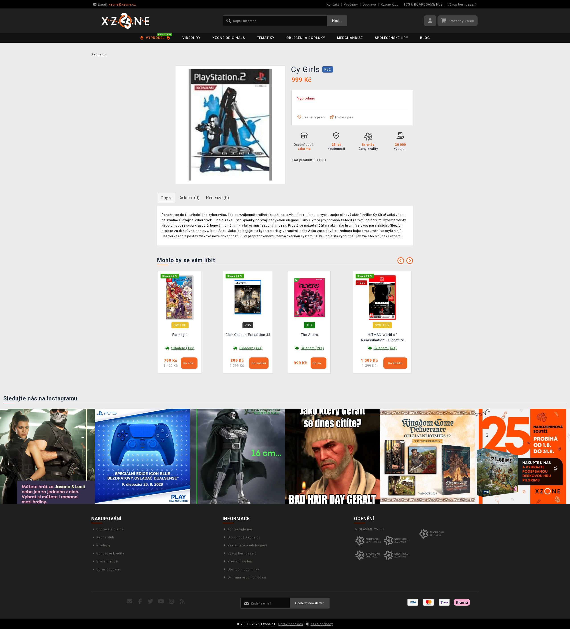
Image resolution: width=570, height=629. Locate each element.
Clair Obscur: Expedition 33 (248, 335)
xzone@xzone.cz (117, 4)
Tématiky (265, 38)
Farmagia (180, 335)
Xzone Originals (228, 38)
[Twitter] (150, 601)
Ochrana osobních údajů (247, 577)
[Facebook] (140, 601)
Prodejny (351, 4)
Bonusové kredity (110, 553)
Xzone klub (105, 537)
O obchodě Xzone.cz (244, 537)
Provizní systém (240, 561)
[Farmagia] (180, 297)
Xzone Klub (390, 4)
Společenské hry (391, 38)
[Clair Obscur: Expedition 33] (248, 297)
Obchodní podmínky (243, 569)
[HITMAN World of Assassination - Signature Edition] (382, 297)
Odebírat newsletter (309, 603)
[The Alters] (309, 297)
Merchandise (350, 38)
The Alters (309, 335)
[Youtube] (161, 601)
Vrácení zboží (107, 561)
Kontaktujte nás (240, 529)
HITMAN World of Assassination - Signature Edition (382, 338)
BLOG (425, 38)
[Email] (129, 601)
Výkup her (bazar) (462, 4)
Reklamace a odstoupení (247, 545)
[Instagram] (171, 601)
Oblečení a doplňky (305, 38)
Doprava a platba (110, 529)
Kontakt (333, 4)
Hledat (337, 21)
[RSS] (182, 601)
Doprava (369, 4)
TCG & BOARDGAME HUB (423, 4)
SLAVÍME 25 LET (372, 529)
